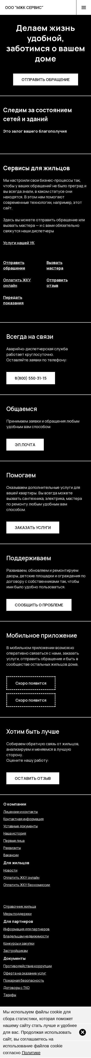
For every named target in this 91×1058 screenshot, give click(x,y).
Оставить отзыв (33, 778)
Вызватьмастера (55, 265)
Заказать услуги (33, 527)
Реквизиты (12, 847)
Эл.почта (25, 444)
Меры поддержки (17, 913)
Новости (10, 870)
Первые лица (14, 840)
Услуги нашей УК (18, 242)
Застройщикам (15, 950)
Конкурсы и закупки (18, 943)
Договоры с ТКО (16, 987)
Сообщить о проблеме (39, 604)
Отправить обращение (46, 79)
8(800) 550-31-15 (31, 378)
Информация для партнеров (26, 929)
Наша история (14, 833)
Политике (31, 1052)
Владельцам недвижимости (26, 936)
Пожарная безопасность (23, 980)
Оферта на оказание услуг (24, 973)
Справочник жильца (19, 906)
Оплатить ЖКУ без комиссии (26, 884)
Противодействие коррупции (27, 966)
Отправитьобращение (14, 265)
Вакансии (11, 855)
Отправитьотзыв (57, 282)
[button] (83, 7)
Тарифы (9, 995)
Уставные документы (20, 826)
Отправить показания (21, 899)
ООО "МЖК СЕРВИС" (24, 7)
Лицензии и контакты (20, 811)
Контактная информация (23, 819)
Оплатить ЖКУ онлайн (21, 877)
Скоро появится (30, 683)
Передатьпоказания (13, 300)
